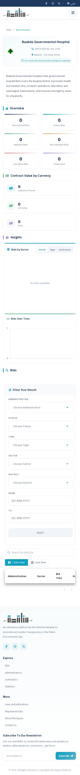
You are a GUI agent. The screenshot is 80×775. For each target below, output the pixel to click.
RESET (40, 533)
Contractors (11, 679)
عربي (73, 3)
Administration (18, 399)
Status (13, 418)
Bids (7, 665)
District (14, 474)
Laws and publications (16, 704)
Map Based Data (14, 711)
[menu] (73, 13)
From (12, 493)
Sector (13, 455)
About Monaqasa (14, 718)
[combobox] (13, 407)
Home (8, 30)
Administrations (23, 30)
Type (11, 437)
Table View (18, 562)
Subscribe (64, 756)
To (10, 510)
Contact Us (11, 725)
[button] (19, 576)
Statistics (10, 686)
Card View (40, 562)
